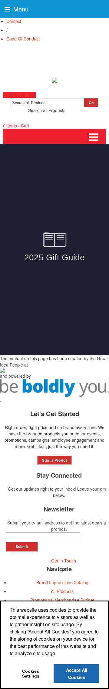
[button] (16, 126)
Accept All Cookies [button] (76, 673)
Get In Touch (63, 561)
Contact (13, 21)
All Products (62, 591)
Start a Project (17, 95)
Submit (22, 546)
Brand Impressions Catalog (62, 582)
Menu (20, 9)
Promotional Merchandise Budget (62, 600)
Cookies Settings (30, 673)
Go (91, 102)
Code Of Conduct (23, 39)
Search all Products (46, 110)
